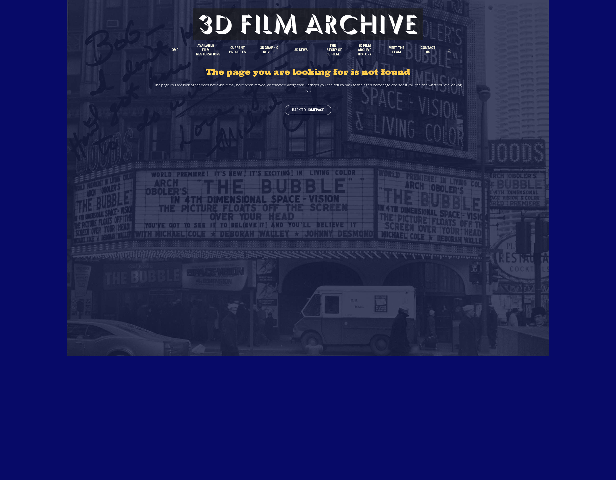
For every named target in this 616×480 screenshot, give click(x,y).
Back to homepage (308, 110)
